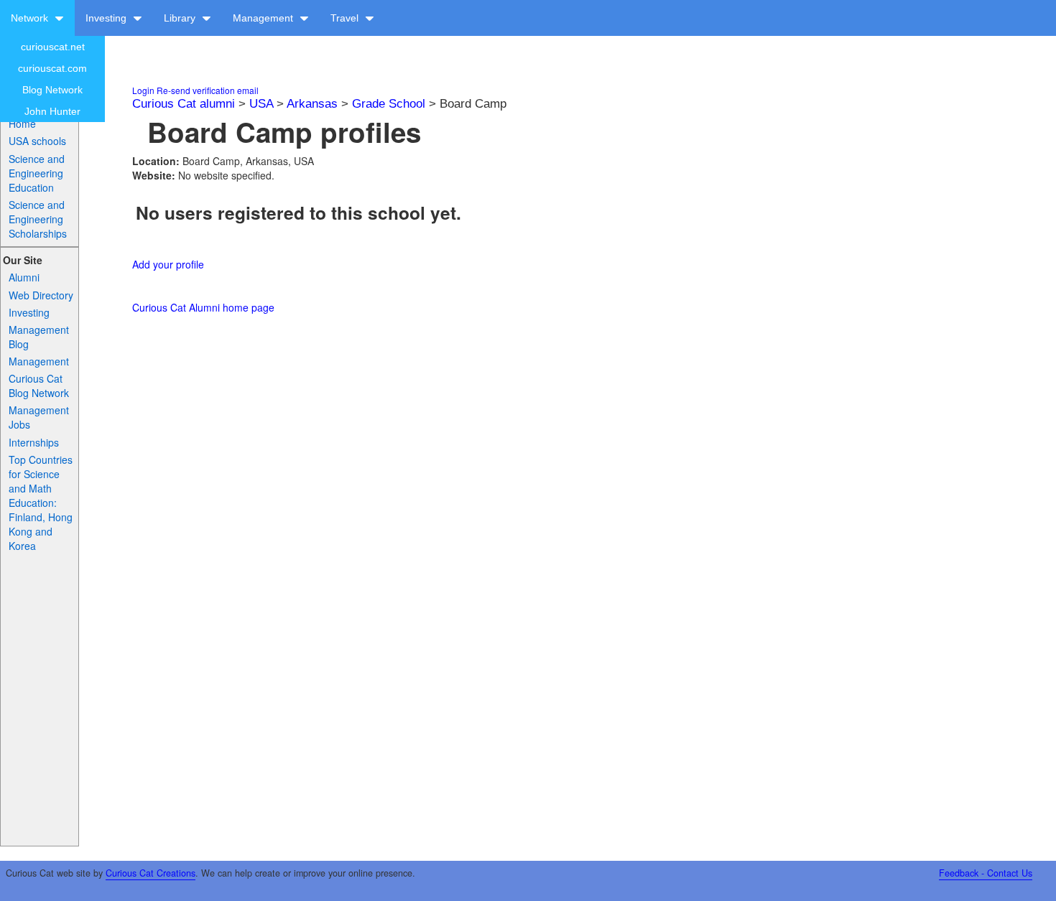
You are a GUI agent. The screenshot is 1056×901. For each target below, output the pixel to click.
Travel (345, 18)
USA (261, 104)
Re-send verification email (208, 90)
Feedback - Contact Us (985, 873)
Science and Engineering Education (37, 173)
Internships (34, 442)
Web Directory (41, 295)
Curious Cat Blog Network (39, 385)
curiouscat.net (53, 46)
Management (264, 18)
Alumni (24, 277)
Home (22, 123)
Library (181, 18)
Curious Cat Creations (150, 873)
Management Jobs (39, 417)
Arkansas (312, 104)
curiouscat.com (52, 68)
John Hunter (52, 111)
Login (143, 90)
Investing (107, 18)
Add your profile (168, 264)
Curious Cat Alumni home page (203, 307)
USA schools (37, 141)
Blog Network (52, 89)
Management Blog (39, 336)
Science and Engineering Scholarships (38, 219)
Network (31, 18)
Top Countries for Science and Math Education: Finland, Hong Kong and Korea (41, 502)
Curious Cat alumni (183, 104)
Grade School (388, 104)
